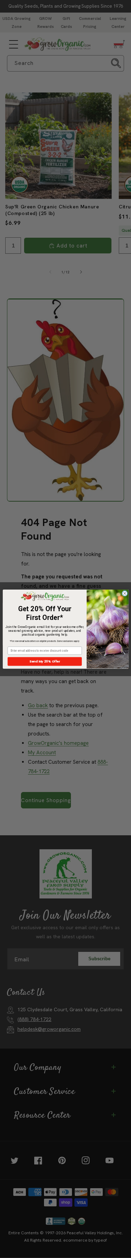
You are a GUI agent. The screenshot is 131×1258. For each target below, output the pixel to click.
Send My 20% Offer (44, 661)
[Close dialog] (124, 593)
